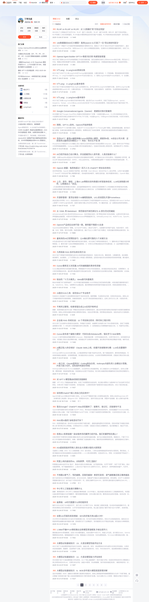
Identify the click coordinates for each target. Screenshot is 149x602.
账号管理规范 (117, 597)
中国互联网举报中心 (96, 597)
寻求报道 (72, 592)
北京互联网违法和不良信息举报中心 (62, 597)
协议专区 (79, 592)
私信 (40, 37)
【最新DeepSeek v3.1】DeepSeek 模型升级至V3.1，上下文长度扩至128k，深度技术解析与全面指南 (32, 64)
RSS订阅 (127, 24)
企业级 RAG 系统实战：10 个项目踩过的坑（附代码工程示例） (82, 320)
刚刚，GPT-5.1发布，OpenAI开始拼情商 (72, 125)
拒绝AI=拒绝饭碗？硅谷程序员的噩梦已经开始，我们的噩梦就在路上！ (86, 434)
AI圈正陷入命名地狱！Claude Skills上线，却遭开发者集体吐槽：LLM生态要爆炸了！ (90, 349)
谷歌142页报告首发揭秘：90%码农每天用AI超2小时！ (78, 516)
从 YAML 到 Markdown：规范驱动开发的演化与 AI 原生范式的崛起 (84, 211)
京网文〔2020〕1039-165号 (100, 595)
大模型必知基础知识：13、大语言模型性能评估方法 (77, 543)
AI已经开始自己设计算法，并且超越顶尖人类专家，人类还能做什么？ (85, 154)
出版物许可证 (78, 599)
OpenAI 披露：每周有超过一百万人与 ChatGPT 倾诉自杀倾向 (81, 168)
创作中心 (132, 2)
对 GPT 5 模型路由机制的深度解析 (70, 379)
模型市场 (45, 2)
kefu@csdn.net (103, 592)
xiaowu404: (22, 138)
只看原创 (57, 24)
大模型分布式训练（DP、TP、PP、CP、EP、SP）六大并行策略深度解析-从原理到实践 (32, 56)
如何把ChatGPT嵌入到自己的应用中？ (71, 393)
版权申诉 (70, 599)
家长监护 (76, 597)
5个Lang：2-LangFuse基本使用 (68, 84)
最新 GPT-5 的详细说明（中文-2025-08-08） (32, 71)
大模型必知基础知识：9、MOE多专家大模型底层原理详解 (80, 571)
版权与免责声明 (126, 597)
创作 (142, 2)
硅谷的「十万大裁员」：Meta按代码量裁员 (73, 279)
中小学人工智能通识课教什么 (67, 489)
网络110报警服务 (84, 597)
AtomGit (34, 2)
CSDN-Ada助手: (24, 130)
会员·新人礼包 (114, 2)
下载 (20, 2)
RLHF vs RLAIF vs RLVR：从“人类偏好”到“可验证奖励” (79, 29)
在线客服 (114, 592)
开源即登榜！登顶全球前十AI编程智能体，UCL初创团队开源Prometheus (86, 197)
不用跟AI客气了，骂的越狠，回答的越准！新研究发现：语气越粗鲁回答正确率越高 (91, 475)
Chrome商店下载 (107, 597)
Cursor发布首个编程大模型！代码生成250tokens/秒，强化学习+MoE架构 (87, 334)
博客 (14, 2)
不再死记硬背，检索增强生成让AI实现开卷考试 (75, 307)
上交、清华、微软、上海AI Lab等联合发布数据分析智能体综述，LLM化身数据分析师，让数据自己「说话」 (91, 183)
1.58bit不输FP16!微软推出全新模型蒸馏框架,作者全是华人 (80, 530)
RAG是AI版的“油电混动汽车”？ (68, 420)
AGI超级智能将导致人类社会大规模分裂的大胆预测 (77, 448)
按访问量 (117, 24)
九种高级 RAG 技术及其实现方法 (69, 252)
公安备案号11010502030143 (70, 595)
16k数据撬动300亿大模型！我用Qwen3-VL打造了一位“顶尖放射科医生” (86, 43)
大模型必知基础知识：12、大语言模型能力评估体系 (77, 557)
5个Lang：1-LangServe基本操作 (69, 97)
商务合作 (65, 592)
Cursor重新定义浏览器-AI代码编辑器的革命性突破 (76, 266)
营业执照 (85, 599)
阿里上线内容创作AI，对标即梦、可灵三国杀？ (75, 461)
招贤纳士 (59, 592)
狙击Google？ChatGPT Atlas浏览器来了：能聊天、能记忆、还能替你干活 (87, 407)
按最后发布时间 (105, 24)
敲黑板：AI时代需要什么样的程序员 (70, 502)
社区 (25, 2)
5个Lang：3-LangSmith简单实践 (69, 70)
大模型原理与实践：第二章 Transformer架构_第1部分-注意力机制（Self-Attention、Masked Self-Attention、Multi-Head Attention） (32, 143)
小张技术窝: (22, 124)
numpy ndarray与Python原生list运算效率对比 (32, 49)
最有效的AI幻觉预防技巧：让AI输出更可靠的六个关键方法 (80, 238)
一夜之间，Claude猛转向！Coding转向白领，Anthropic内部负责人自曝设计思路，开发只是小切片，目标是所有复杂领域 (90, 365)
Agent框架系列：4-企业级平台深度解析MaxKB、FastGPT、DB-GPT (32, 127)
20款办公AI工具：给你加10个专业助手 (71, 293)
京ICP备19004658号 (85, 595)
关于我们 (52, 592)
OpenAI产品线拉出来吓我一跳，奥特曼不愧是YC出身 (78, 225)
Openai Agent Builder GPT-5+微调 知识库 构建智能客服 (79, 57)
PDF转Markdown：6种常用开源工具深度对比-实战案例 (32, 77)
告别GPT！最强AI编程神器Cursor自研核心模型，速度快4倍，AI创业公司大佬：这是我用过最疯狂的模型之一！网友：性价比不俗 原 (90, 139)
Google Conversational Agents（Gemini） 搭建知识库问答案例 (82, 111)
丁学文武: (21, 146)
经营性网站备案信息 (116, 595)
